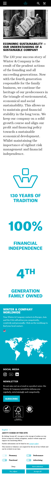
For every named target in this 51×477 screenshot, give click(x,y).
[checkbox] (4, 455)
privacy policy (33, 444)
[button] (6, 429)
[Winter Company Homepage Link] (25, 3)
